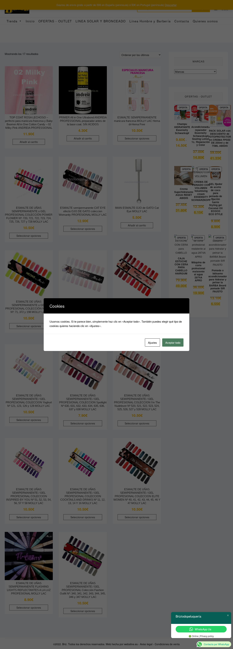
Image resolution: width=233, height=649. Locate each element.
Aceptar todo (172, 342)
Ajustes (152, 342)
